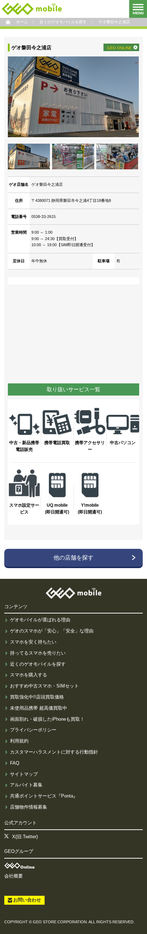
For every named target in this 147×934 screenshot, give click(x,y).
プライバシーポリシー (33, 729)
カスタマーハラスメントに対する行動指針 (54, 752)
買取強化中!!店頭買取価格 (37, 697)
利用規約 (19, 741)
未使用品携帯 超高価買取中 (38, 708)
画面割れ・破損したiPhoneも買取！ (47, 719)
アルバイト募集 (26, 785)
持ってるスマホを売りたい (38, 653)
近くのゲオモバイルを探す (38, 664)
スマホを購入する (28, 674)
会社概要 (13, 876)
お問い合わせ (27, 900)
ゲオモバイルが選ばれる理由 (40, 619)
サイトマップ (24, 774)
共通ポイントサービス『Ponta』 (44, 796)
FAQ (14, 763)
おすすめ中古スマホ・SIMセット (44, 686)
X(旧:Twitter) (25, 836)
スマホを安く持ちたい (33, 642)
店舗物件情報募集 (28, 807)
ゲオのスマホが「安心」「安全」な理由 (51, 631)
